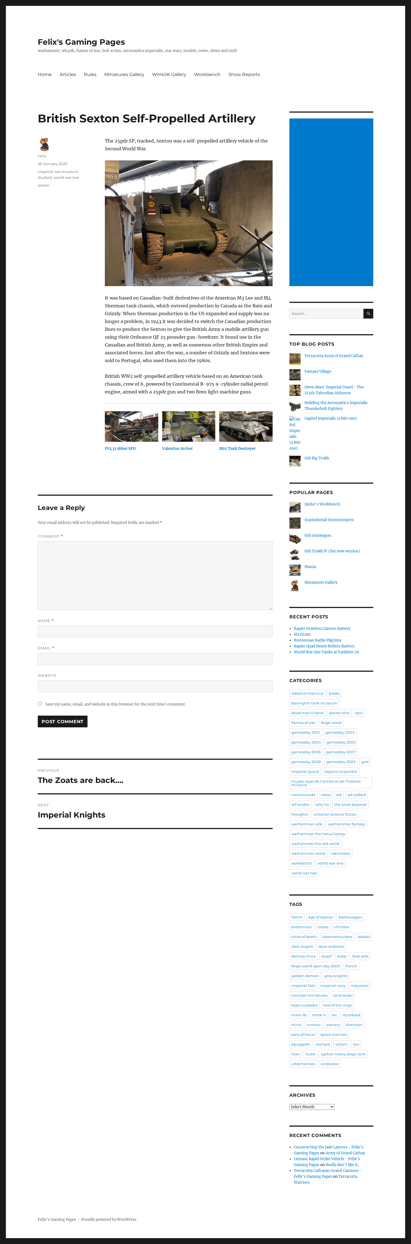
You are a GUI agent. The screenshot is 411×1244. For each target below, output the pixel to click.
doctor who (339, 713)
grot (365, 761)
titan (295, 1054)
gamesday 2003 (340, 732)
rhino (296, 1024)
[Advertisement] (332, 203)
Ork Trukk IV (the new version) (332, 551)
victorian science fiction (335, 814)
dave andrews (331, 946)
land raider (343, 995)
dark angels (302, 946)
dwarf (326, 956)
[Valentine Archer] (189, 426)
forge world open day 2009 (315, 966)
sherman (354, 1024)
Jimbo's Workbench (322, 504)
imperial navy (333, 985)
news (325, 794)
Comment (50, 536)
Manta (310, 566)
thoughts (299, 814)
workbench (301, 863)
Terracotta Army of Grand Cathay (333, 355)
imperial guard (305, 771)
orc (334, 1015)
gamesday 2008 (306, 761)
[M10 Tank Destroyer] (246, 426)
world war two (66, 177)
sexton (44, 185)
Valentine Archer (177, 448)
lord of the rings (337, 1005)
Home (45, 74)
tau (356, 1044)
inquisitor (360, 985)
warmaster (341, 853)
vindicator (329, 1064)
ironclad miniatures (309, 995)
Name (46, 620)
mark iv (319, 1015)
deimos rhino (303, 956)
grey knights (335, 976)
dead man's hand (307, 713)
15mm (297, 917)
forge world (331, 722)
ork (339, 794)
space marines (333, 1034)
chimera (341, 927)
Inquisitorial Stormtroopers (329, 519)
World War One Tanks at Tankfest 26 (326, 652)
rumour (314, 1024)
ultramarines (303, 1064)
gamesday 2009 (341, 761)
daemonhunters (337, 936)
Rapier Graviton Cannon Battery (322, 628)
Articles (68, 74)
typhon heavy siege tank (343, 1054)
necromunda (303, 794)
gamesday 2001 (305, 732)
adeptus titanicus (307, 693)
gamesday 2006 (306, 752)
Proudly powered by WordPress (108, 1219)
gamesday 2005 (341, 742)
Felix (42, 156)
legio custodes (304, 1005)
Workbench (207, 74)
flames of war (303, 722)
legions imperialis (341, 771)
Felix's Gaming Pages (81, 42)
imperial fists (303, 985)
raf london (300, 804)
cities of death (304, 936)
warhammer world (308, 853)
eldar (342, 956)
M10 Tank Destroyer (237, 448)
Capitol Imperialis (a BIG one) (330, 418)
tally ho (322, 804)
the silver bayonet (350, 804)
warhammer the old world (315, 843)
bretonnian (301, 927)
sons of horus (303, 1034)
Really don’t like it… (343, 1164)
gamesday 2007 (341, 752)
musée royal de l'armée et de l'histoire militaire (326, 783)
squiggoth (300, 1044)
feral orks (360, 956)
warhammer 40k (306, 824)
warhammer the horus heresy (318, 834)
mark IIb (299, 1015)
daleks (364, 936)
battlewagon (350, 917)
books (334, 693)
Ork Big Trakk (316, 458)
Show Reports (244, 74)
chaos (323, 927)
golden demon (305, 976)
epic (359, 713)
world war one (330, 863)
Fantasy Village (317, 371)
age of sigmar (320, 917)
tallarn (342, 1044)
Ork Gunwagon (317, 535)
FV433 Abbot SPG (120, 448)
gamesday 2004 (306, 742)
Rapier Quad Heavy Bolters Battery (324, 646)
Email (46, 648)
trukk (310, 1054)
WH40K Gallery (169, 74)
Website (47, 675)
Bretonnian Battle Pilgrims (317, 640)
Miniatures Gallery (124, 74)
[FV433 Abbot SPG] (131, 426)
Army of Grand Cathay (345, 1153)
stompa (323, 1044)
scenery (333, 1024)
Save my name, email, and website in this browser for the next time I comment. (115, 704)
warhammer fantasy (346, 824)
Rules (90, 74)
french (351, 966)
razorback (352, 1015)
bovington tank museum (314, 703)
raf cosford (357, 794)
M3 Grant (302, 634)
